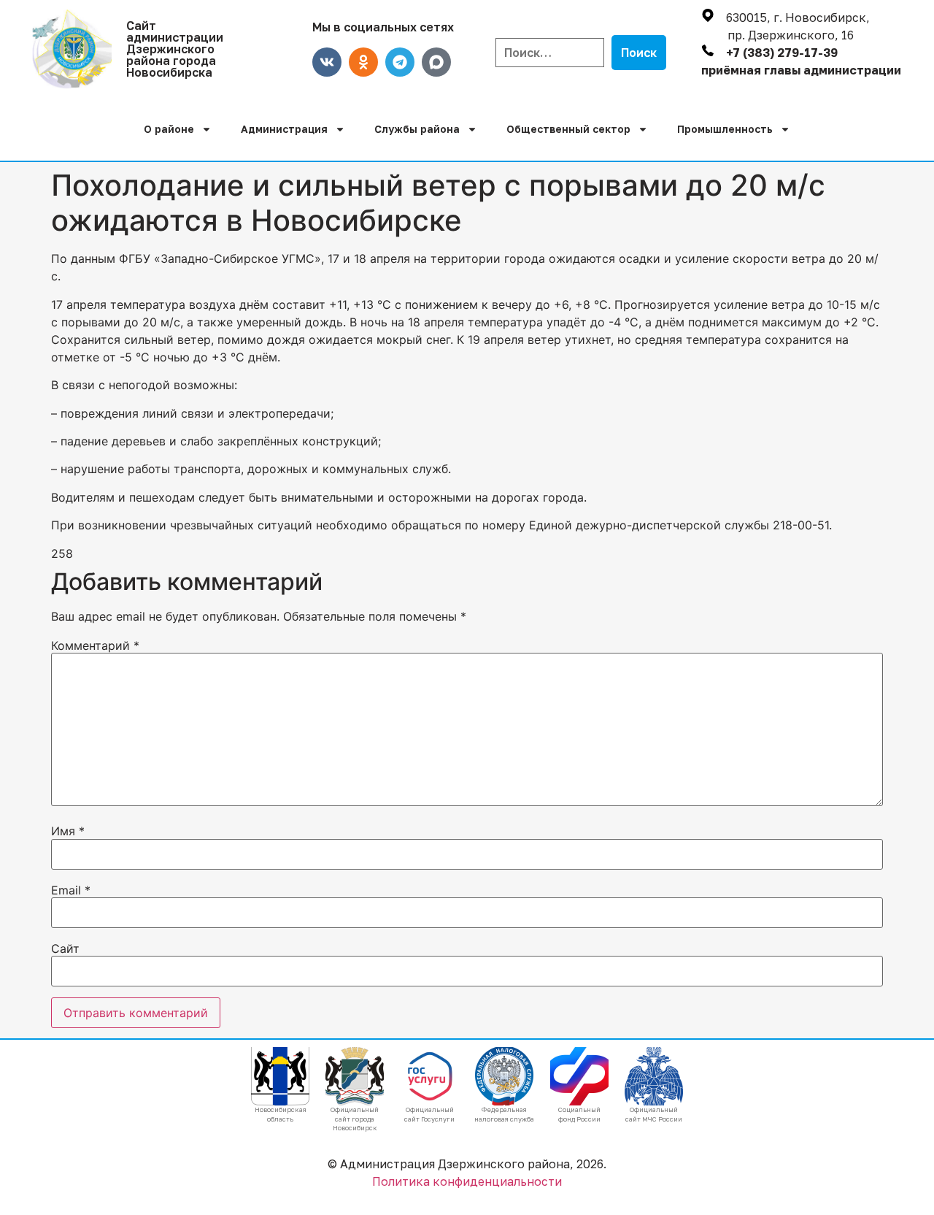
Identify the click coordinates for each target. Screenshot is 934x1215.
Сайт (65, 948)
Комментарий (95, 645)
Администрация (284, 129)
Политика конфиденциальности (467, 1181)
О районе (169, 129)
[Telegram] (399, 62)
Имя (68, 831)
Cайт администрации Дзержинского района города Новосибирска (174, 49)
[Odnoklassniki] (363, 62)
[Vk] (326, 62)
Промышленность (725, 129)
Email (70, 890)
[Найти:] (549, 52)
